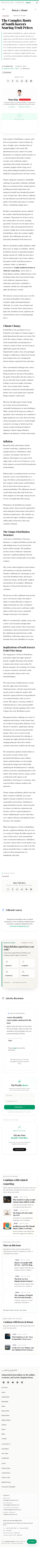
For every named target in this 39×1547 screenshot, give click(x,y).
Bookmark (8, 72)
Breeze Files (5, 1411)
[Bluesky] (13, 1382)
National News (6, 1420)
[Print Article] (26, 81)
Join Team (5, 1453)
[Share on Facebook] (12, 81)
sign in (15, 1048)
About (3, 1429)
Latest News (5, 1397)
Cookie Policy (6, 1473)
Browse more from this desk (15, 1310)
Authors (4, 1425)
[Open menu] (3, 9)
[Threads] (17, 1382)
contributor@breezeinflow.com (12, 1509)
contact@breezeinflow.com (11, 1505)
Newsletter (5, 1401)
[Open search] (35, 9)
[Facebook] (8, 1382)
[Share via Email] (31, 81)
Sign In (28, 2)
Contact (4, 1438)
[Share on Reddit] (22, 81)
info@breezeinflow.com (10, 1514)
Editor (3, 1434)
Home (3, 1392)
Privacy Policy (6, 1468)
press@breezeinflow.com (10, 1500)
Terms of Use (6, 1477)
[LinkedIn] (22, 1382)
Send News (5, 1449)
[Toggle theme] (37, 3)
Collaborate (5, 1458)
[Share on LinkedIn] (17, 81)
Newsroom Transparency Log (19, 926)
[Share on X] (8, 81)
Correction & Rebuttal (8, 1487)
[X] (4, 1382)
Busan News (5, 1415)
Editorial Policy (6, 1482)
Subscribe (18, 1107)
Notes (3, 1406)
